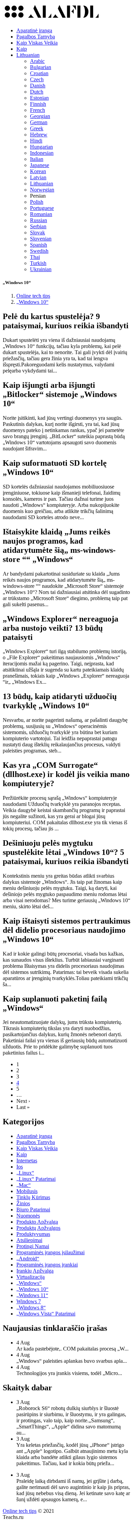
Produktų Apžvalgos (38, 1228)
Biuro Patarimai (33, 1209)
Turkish (38, 263)
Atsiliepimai (29, 1240)
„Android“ (27, 1258)
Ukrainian (40, 269)
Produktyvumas (33, 1234)
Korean (38, 171)
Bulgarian (40, 67)
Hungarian (41, 147)
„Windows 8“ (31, 1307)
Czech (37, 79)
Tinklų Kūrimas (33, 1197)
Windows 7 (28, 1301)
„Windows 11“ (32, 1295)
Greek (36, 128)
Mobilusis (27, 1191)
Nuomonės (28, 1216)
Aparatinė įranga (34, 30)
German (38, 122)
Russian (38, 220)
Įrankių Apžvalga (35, 1271)
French (37, 110)
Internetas (26, 1160)
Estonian (39, 98)
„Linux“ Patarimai (36, 1179)
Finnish (38, 104)
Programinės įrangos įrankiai (47, 1265)
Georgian (40, 116)
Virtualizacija (30, 1277)
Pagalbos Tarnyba (35, 36)
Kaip (21, 49)
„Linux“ (25, 1173)
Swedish (39, 251)
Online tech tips (19, 1511)
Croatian (39, 73)
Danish (37, 85)
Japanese (39, 165)
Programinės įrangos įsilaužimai (50, 1252)
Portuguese (42, 208)
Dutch (36, 92)
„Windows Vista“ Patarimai (45, 1314)
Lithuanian (28, 55)
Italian (36, 159)
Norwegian (42, 190)
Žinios (23, 1203)
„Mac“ (23, 1185)
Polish (36, 202)
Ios (19, 1167)
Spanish (38, 245)
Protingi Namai (32, 1246)
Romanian (41, 214)
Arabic (37, 61)
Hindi (36, 141)
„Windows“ (29, 1283)
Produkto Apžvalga (37, 1222)
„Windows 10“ (32, 1289)
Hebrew (38, 134)
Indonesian (42, 153)
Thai (35, 257)
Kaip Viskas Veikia (37, 43)
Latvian (38, 177)
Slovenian (40, 239)
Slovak (37, 232)
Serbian (38, 226)
